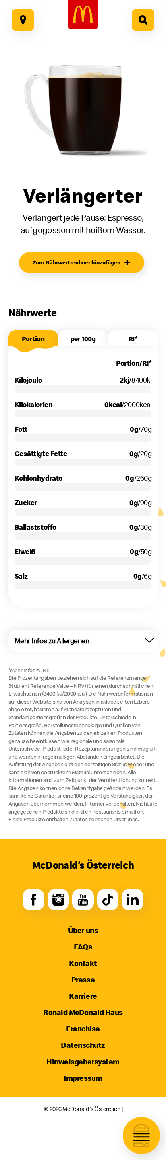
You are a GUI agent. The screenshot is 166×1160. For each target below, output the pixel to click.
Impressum (83, 1078)
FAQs (83, 946)
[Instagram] (58, 899)
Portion (33, 338)
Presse (83, 979)
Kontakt (83, 963)
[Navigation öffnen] (141, 1135)
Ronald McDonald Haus (82, 1012)
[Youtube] (83, 899)
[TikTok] (107, 899)
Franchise (83, 1028)
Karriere (83, 996)
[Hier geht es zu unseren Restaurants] (22, 20)
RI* (133, 338)
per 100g (83, 338)
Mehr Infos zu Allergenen (52, 640)
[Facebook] (33, 899)
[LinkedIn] (132, 899)
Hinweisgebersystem (82, 1061)
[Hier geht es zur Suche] (143, 20)
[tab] (33, 338)
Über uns (83, 930)
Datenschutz (83, 1045)
